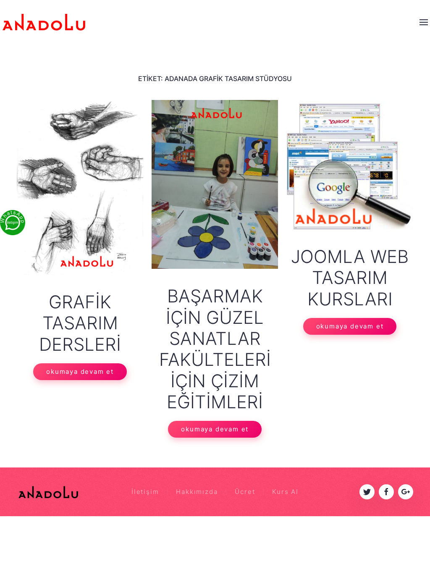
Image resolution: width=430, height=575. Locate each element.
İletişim (145, 492)
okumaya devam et (80, 371)
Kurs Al (285, 492)
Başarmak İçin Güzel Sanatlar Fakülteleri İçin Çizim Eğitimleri (215, 348)
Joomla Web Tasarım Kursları (350, 278)
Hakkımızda (197, 492)
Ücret (245, 492)
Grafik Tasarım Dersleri (80, 323)
